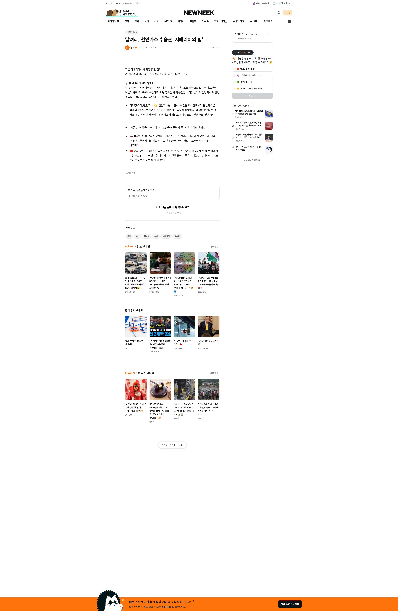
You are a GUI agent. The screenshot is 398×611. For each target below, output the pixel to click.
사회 (156, 21)
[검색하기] (279, 12)
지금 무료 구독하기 (290, 604)
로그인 (287, 12)
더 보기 (213, 246)
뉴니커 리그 (238, 21)
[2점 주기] (169, 213)
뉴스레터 (254, 21)
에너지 (146, 236)
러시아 (177, 236)
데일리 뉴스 (132, 32)
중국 (156, 236)
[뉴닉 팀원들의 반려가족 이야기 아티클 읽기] (122, 12)
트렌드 (193, 21)
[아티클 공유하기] (212, 47)
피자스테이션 (220, 21)
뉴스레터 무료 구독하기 (124, 3)
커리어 (181, 21)
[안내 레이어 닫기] (300, 594)
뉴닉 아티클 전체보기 (252, 160)
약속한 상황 (183, 110)
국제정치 (166, 236)
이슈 (204, 21)
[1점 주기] (165, 213)
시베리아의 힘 (144, 88)
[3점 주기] (172, 213)
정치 (127, 21)
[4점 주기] (176, 213)
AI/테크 (168, 21)
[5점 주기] (180, 213)
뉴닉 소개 (109, 3)
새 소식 (138, 3)
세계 (146, 21)
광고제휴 (268, 21)
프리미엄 (112, 21)
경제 (136, 21)
